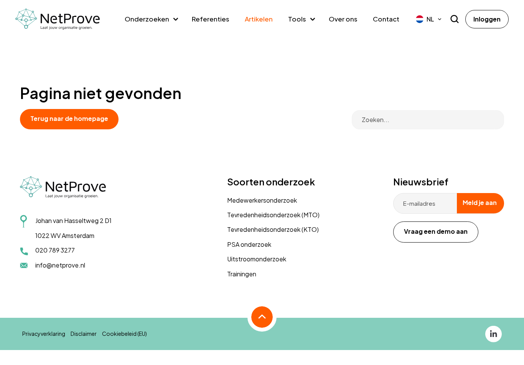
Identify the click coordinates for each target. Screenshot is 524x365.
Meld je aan (480, 202)
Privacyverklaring (43, 333)
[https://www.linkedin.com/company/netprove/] (493, 333)
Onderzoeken (147, 19)
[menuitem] (429, 19)
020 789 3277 (55, 250)
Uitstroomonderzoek (256, 259)
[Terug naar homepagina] (57, 19)
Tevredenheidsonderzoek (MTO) (273, 215)
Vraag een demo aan (436, 231)
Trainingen (241, 274)
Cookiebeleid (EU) (124, 333)
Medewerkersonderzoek (262, 200)
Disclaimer (84, 333)
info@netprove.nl (60, 265)
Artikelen (259, 19)
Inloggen (487, 19)
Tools (297, 19)
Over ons (343, 19)
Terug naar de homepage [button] (69, 118)
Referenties (210, 19)
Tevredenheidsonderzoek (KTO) (273, 229)
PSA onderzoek (249, 244)
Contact (386, 19)
